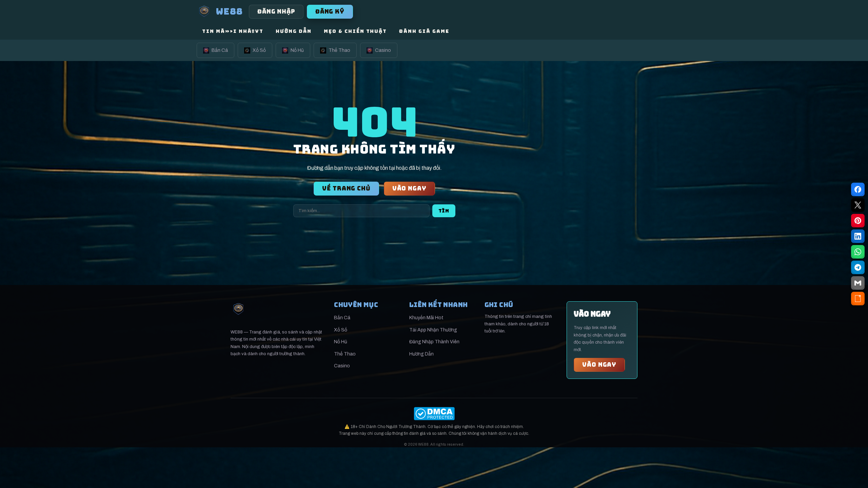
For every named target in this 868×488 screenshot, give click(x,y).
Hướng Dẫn (421, 354)
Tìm (443, 211)
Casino (383, 50)
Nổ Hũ (297, 50)
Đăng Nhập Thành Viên (434, 341)
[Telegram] (858, 267)
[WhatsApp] (858, 252)
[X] (858, 205)
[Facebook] (858, 189)
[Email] (858, 283)
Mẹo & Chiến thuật (355, 31)
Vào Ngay (409, 188)
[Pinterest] (858, 220)
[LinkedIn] (858, 236)
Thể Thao (339, 50)
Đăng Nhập (276, 11)
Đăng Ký (329, 11)
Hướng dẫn (294, 31)
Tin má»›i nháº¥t (232, 31)
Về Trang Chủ (346, 188)
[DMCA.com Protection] (434, 413)
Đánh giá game (424, 31)
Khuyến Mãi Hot (426, 317)
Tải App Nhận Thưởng (433, 329)
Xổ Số (259, 50)
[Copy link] (858, 298)
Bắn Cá (220, 50)
